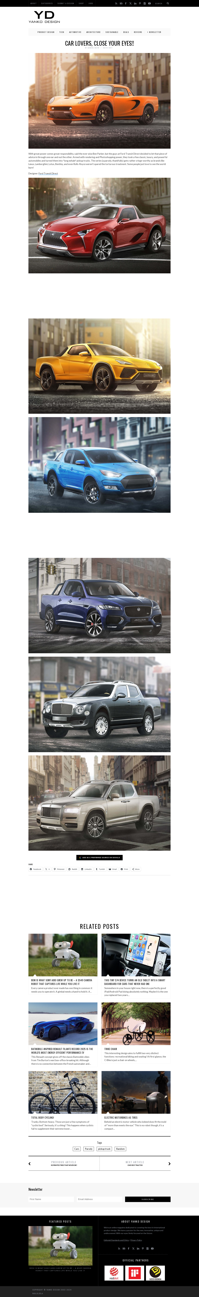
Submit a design (66, 3)
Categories (47, 3)
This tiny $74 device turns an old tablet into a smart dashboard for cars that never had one (134, 982)
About (33, 3)
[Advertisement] (121, 17)
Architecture (93, 32)
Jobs (91, 3)
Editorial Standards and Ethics (116, 1240)
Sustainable (112, 32)
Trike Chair (110, 1049)
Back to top (37, 1293)
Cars (76, 1148)
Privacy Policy (136, 1240)
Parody (88, 1148)
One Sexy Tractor (135, 1163)
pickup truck (104, 1148)
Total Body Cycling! (42, 1117)
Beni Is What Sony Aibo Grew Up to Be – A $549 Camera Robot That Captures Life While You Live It (61, 982)
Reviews (138, 32)
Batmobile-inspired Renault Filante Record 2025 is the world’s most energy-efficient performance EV (62, 1050)
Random (120, 1148)
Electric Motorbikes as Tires (121, 1117)
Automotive (75, 32)
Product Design (46, 32)
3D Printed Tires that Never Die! (64, 1163)
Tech (61, 32)
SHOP (81, 3)
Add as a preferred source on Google (101, 858)
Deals (126, 32)
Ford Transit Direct (48, 173)
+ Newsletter (154, 32)
